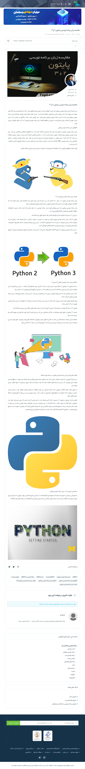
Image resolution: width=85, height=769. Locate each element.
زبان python (40, 577)
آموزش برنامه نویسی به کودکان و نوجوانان (64, 704)
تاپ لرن (46, 765)
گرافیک (73, 674)
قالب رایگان (40, 748)
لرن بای (65, 752)
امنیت (73, 671)
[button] (65, 4)
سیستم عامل (71, 668)
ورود (58, 4)
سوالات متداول (37, 752)
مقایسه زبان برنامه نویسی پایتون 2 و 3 (66, 30)
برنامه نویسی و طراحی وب (69, 645)
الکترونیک (72, 678)
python (75, 577)
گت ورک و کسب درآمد (16, 748)
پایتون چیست (15, 577)
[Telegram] (39, 757)
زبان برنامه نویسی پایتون (63, 577)
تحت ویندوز (71, 649)
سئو (74, 665)
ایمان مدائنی (70, 95)
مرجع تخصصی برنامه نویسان (70, 748)
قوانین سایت (56, 752)
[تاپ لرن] (77, 4)
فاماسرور (27, 752)
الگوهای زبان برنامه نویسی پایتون (68, 581)
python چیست (50, 577)
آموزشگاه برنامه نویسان (52, 748)
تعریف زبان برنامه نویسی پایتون (68, 584)
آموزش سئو (73, 696)
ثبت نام (53, 4)
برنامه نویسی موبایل (69, 652)
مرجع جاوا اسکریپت (70, 700)
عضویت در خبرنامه (13, 723)
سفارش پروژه (29, 748)
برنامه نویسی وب (70, 655)
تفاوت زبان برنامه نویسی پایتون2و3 (26, 581)
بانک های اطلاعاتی (69, 662)
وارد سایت (48, 604)
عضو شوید (57, 604)
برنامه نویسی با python (27, 577)
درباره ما (47, 752)
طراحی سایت (71, 658)
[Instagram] (44, 757)
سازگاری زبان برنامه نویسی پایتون (47, 581)
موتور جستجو (74, 752)
